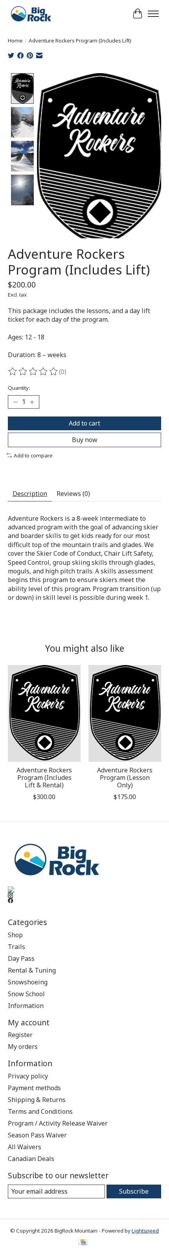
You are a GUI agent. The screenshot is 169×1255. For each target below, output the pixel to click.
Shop (15, 935)
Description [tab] (30, 493)
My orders (23, 1046)
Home (15, 40)
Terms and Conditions (40, 1111)
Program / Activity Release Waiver (58, 1123)
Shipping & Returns (37, 1099)
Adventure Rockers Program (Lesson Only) (124, 777)
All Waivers (24, 1147)
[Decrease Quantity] (15, 402)
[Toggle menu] (153, 14)
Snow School (26, 994)
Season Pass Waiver (37, 1135)
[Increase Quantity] (32, 402)
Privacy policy (28, 1076)
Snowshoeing (28, 982)
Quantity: (19, 387)
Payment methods (34, 1088)
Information (26, 1005)
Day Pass (21, 958)
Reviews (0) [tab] (73, 493)
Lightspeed (145, 1230)
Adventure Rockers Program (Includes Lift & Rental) (44, 777)
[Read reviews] (33, 371)
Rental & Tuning (32, 970)
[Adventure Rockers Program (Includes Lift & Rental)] (44, 713)
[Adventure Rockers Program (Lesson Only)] (124, 713)
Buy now (84, 439)
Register (20, 1034)
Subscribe (134, 1191)
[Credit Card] (83, 1243)
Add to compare (33, 455)
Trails (16, 946)
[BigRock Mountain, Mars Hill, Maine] (30, 14)
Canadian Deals (31, 1158)
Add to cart (84, 423)
